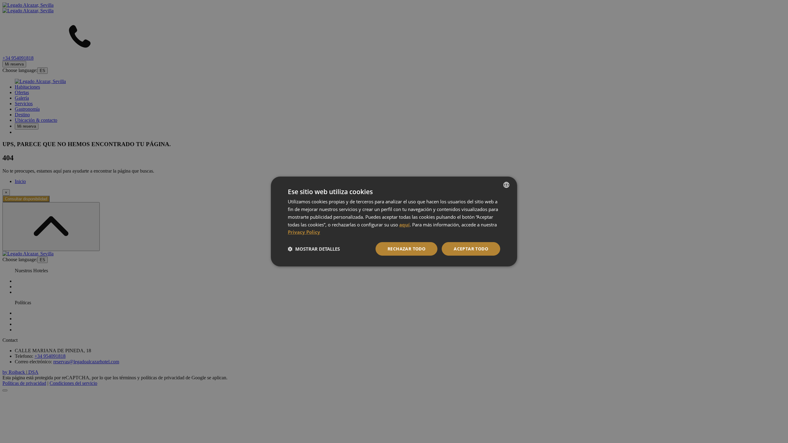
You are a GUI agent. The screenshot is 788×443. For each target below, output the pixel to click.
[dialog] (394, 221)
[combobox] (506, 185)
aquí (404, 225)
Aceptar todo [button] (471, 249)
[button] (314, 248)
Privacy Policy (304, 232)
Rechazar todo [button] (406, 249)
